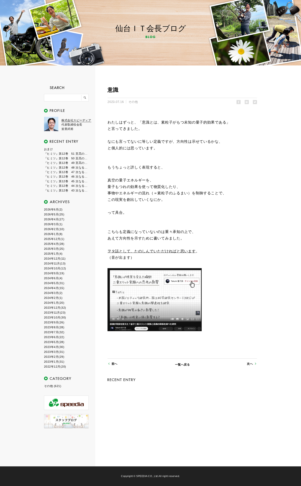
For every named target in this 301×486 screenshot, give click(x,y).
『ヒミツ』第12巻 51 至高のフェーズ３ (66, 153)
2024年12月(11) (55, 258)
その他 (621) (52, 386)
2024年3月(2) (53, 293)
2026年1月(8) (53, 234)
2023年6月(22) (54, 337)
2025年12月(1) (54, 239)
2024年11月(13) (55, 263)
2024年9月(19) (54, 273)
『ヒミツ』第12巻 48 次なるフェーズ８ (66, 167)
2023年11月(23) (55, 312)
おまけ (48, 149)
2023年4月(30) (54, 347)
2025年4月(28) (54, 243)
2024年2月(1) (53, 297)
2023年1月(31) (54, 361)
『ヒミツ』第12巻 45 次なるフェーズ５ (66, 181)
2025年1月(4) (53, 253)
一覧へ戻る (182, 364)
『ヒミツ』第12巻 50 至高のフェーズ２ (66, 158)
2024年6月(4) (53, 278)
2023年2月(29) (54, 356)
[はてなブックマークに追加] (247, 102)
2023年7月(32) (54, 332)
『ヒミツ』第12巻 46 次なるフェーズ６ (66, 176)
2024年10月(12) (55, 268)
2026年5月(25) (54, 214)
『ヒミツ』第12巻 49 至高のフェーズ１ (66, 162)
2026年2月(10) (54, 229)
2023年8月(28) (54, 327)
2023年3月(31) (54, 351)
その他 (133, 102)
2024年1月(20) (54, 302)
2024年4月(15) (54, 288)
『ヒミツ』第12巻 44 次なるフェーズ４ (66, 185)
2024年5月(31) (54, 283)
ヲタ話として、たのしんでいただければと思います (152, 251)
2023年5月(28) (54, 342)
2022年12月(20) (55, 366)
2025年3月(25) (54, 248)
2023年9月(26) (54, 322)
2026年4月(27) (54, 219)
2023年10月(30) (55, 317)
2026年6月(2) (53, 209)
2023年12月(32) (55, 307)
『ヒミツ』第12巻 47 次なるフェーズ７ (66, 172)
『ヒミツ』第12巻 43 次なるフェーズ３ (66, 190)
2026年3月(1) (53, 224)
